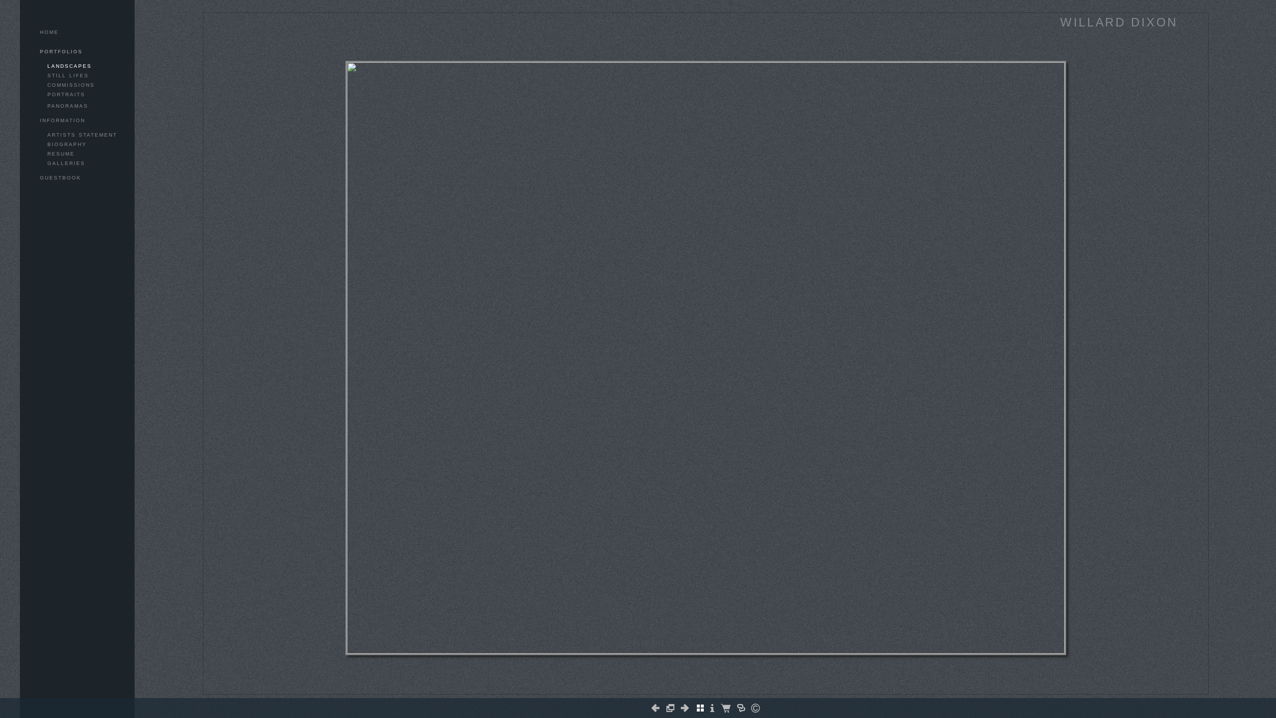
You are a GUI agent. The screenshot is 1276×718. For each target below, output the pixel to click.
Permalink (706, 686)
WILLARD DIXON (1119, 22)
